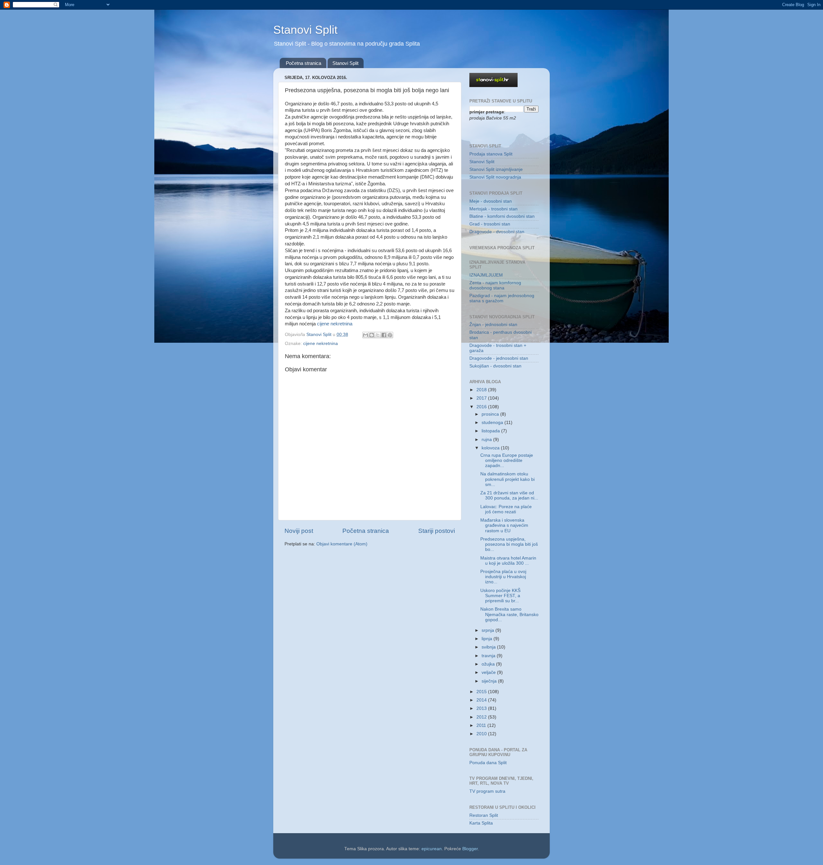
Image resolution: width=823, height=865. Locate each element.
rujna (487, 439)
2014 (482, 700)
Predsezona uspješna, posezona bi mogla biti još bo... (509, 544)
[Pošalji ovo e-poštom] (365, 335)
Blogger (470, 848)
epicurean (431, 848)
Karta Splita (481, 823)
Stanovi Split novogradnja (495, 177)
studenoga (493, 422)
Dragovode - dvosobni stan (496, 231)
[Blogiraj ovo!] (371, 335)
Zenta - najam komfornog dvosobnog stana (495, 285)
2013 (482, 708)
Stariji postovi (436, 530)
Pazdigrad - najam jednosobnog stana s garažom (501, 298)
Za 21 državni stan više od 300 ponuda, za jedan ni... (509, 495)
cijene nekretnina (334, 323)
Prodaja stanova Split (490, 154)
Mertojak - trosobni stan (493, 209)
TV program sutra (487, 791)
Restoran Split (483, 815)
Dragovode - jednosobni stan (498, 358)
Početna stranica (303, 63)
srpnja (488, 630)
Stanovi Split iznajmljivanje (496, 169)
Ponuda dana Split (488, 762)
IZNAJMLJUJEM (486, 275)
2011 (481, 725)
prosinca (491, 414)
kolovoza (491, 448)
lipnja (487, 638)
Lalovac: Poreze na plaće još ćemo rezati (506, 509)
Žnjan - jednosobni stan (493, 324)
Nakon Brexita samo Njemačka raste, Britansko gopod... (509, 614)
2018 (482, 389)
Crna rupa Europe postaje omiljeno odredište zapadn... (506, 460)
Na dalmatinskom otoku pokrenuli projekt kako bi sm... (507, 479)
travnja (489, 655)
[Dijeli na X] (378, 335)
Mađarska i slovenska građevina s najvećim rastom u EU (504, 525)
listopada (491, 430)
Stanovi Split (305, 29)
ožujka (489, 664)
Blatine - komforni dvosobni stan (502, 216)
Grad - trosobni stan (489, 224)
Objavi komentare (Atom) (341, 544)
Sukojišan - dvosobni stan (495, 366)
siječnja (490, 681)
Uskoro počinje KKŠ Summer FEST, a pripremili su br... (500, 595)
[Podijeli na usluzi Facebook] (384, 335)
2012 (482, 717)
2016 (482, 406)
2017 (482, 398)
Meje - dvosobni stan (490, 201)
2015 (482, 691)
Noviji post (299, 530)
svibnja (489, 647)
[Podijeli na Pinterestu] (390, 335)
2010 (482, 733)
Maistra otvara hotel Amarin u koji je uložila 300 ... (508, 561)
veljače (489, 672)
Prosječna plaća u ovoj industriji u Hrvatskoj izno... (503, 576)
